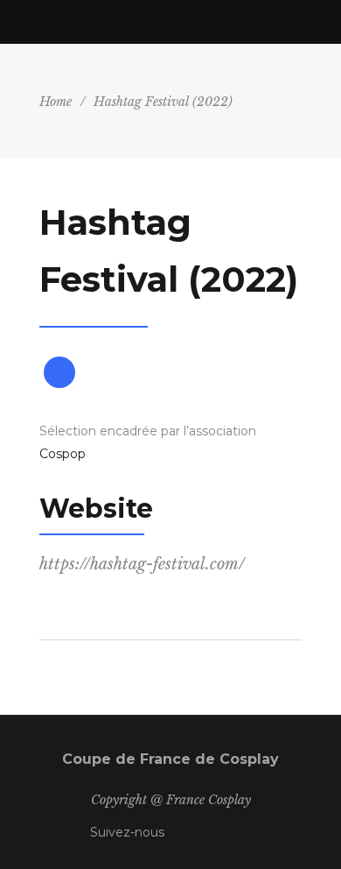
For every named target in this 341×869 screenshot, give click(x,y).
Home (55, 102)
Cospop (62, 454)
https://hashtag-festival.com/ (142, 564)
